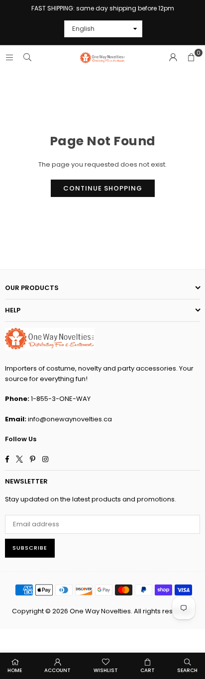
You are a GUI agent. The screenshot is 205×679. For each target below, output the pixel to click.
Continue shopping (102, 188)
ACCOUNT (57, 670)
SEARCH (187, 670)
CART (147, 670)
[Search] (27, 57)
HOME (14, 670)
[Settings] (173, 58)
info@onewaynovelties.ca (70, 419)
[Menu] (9, 57)
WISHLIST (106, 670)
